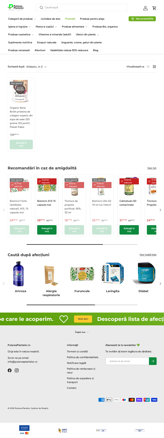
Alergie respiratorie (51, 293)
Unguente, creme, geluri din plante (81, 42)
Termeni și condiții (77, 351)
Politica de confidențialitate (82, 357)
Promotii (70, 18)
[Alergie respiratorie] (51, 274)
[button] (154, 8)
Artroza (20, 291)
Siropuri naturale (46, 42)
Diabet (143, 291)
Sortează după (16, 66)
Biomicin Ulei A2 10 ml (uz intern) (101, 202)
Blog (95, 50)
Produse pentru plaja (92, 18)
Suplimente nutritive (20, 42)
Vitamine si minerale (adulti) (55, 34)
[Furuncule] (82, 274)
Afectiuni (40, 50)
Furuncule (82, 291)
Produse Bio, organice (105, 26)
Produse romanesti (19, 50)
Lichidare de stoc (51, 18)
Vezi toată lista (147, 254)
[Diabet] (143, 274)
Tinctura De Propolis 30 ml (155, 202)
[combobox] (82, 7)
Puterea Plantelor (22, 408)
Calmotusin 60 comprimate (127, 202)
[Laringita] (112, 274)
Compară (19, 99)
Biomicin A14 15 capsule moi (46, 202)
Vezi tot (151, 168)
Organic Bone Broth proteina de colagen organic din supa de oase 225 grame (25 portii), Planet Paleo (21, 117)
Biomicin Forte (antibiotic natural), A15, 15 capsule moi (19, 206)
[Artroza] (20, 274)
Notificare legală (76, 362)
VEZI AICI (78, 319)
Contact (71, 387)
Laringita (112, 291)
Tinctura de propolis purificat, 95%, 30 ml (73, 206)
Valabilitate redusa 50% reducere (69, 50)
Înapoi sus (80, 332)
